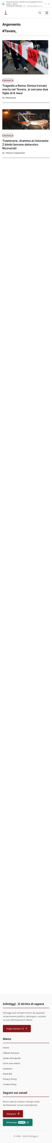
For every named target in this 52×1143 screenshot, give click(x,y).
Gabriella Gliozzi (13, 923)
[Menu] (47, 13)
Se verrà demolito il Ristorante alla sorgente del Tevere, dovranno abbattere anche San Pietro (14, 252)
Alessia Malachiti (14, 451)
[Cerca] (40, 13)
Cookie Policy (9, 1084)
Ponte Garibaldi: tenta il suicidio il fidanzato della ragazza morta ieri (25, 509)
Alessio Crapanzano (15, 153)
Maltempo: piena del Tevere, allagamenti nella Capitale (22, 373)
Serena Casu (12, 323)
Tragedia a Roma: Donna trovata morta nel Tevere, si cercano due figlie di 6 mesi (25, 89)
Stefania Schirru (13, 651)
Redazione (11, 97)
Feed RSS (7, 1073)
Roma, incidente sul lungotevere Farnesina (24, 771)
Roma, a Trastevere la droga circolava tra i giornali (21, 836)
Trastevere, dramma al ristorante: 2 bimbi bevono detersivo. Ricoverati (25, 144)
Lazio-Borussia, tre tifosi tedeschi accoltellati (13, 226)
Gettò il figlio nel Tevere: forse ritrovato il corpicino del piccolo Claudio (24, 642)
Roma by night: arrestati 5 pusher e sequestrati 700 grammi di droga (25, 915)
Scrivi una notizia (11, 1063)
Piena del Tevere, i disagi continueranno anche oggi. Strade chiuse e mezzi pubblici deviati (26, 315)
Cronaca (7, 80)
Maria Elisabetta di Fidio (17, 843)
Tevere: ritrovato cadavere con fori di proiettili (12, 200)
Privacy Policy (10, 1079)
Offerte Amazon (11, 1052)
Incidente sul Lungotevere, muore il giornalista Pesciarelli (26, 709)
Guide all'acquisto (12, 1058)
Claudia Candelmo (14, 716)
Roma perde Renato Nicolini (26, 581)
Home (6, 1047)
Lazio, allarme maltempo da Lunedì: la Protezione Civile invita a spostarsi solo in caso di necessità (25, 442)
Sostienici (7, 1068)
